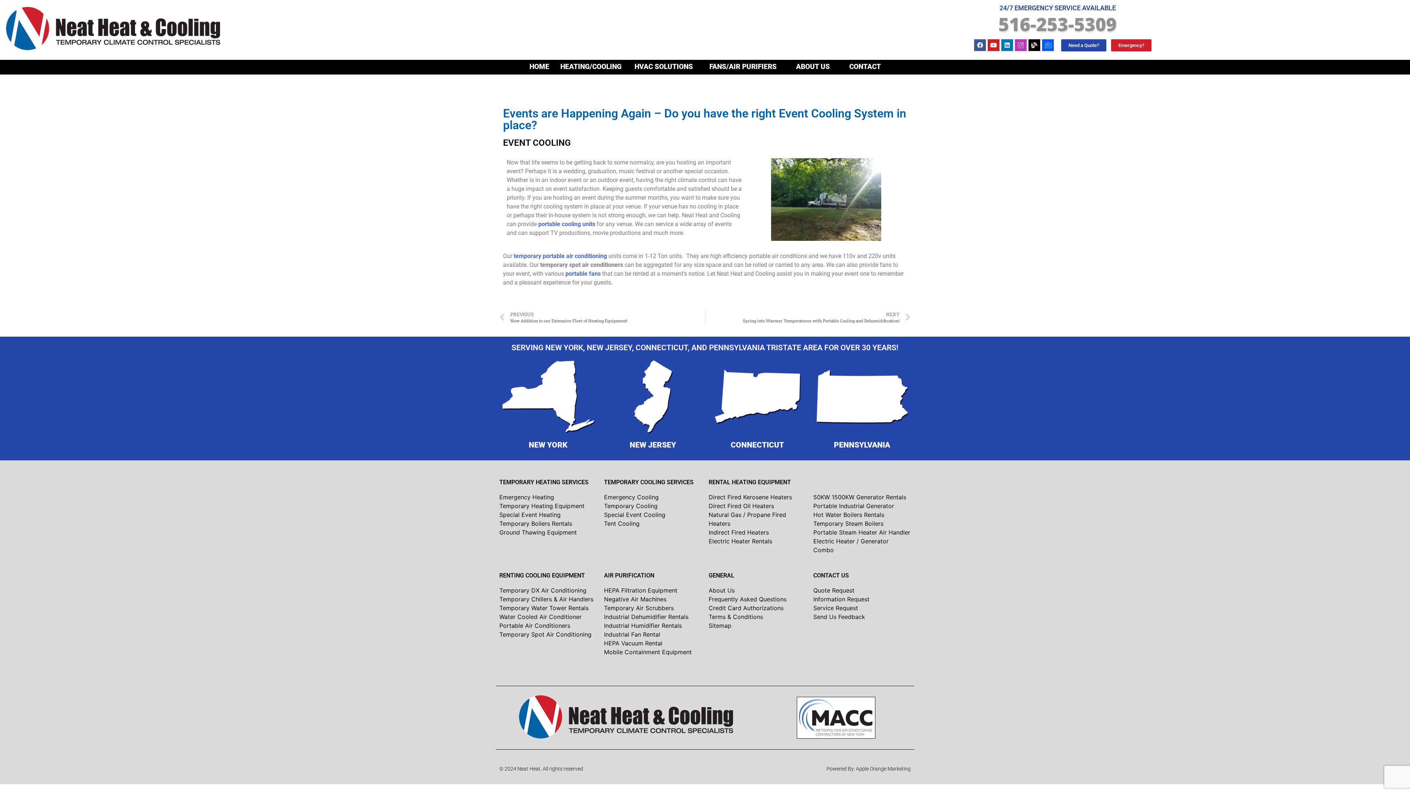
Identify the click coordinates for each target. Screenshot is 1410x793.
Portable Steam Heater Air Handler (861, 532)
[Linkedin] (1007, 45)
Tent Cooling (622, 523)
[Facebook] (980, 45)
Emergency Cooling (631, 497)
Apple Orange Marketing (883, 769)
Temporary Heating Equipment (542, 506)
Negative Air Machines (635, 599)
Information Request (841, 599)
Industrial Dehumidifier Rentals (646, 616)
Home (539, 66)
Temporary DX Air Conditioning (542, 590)
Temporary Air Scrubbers (639, 608)
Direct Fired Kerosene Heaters (750, 497)
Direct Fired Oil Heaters (741, 506)
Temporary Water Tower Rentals (544, 608)
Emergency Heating (526, 497)
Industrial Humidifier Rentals (643, 625)
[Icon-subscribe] (1048, 45)
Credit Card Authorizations (746, 608)
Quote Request (833, 590)
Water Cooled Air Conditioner (540, 616)
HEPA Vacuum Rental (633, 643)
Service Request (835, 608)
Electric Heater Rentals (740, 541)
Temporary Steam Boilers (848, 523)
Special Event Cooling (634, 514)
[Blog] (1034, 45)
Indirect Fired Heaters (739, 532)
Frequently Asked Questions (748, 599)
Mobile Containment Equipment (648, 652)
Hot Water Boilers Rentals (848, 514)
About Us (813, 66)
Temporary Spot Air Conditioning (545, 634)
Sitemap (720, 625)
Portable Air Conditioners (534, 625)
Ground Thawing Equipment (538, 532)
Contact (865, 66)
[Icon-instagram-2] (1021, 45)
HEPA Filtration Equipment (640, 590)
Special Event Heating (530, 514)
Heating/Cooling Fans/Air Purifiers (668, 66)
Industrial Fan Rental (632, 634)
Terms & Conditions (736, 616)
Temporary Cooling (631, 506)
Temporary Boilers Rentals (535, 523)
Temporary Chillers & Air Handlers (546, 599)
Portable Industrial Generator (853, 506)
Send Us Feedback (839, 616)
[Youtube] (993, 45)
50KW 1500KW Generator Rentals (859, 497)
